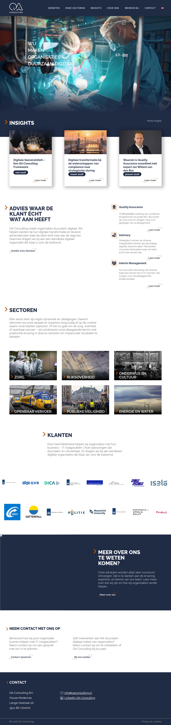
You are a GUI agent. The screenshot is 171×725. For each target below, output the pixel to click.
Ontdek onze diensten (23, 250)
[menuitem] (54, 8)
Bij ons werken (82, 657)
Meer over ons (107, 594)
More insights (154, 120)
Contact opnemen (21, 657)
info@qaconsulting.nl (78, 692)
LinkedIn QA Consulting (79, 697)
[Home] (16, 8)
